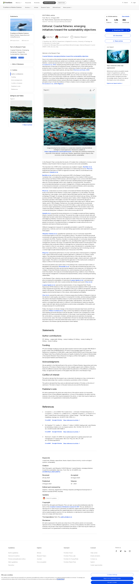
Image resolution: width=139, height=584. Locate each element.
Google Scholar (57, 420)
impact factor (14, 40)
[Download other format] (111, 48)
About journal (66, 7)
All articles (37, 2)
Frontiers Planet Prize (70, 562)
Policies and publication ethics (17, 559)
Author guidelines (13, 553)
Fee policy (11, 565)
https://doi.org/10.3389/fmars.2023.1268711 (61, 21)
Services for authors (14, 556)
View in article (27, 125)
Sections (27, 7)
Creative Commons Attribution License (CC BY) (64, 507)
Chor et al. (89, 282)
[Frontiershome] (7, 3)
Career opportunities (96, 565)
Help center (93, 553)
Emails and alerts (95, 556)
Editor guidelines (13, 562)
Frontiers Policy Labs (70, 556)
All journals (28, 2)
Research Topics (45, 7)
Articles (36, 7)
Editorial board (56, 7)
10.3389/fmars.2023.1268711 (51, 472)
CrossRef (48, 420)
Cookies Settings (112, 574)
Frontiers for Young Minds (71, 559)
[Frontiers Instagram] (130, 551)
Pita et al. (90, 168)
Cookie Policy (60, 579)
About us (18, 2)
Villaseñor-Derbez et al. (49, 233)
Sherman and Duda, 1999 (81, 70)
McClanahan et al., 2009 (49, 83)
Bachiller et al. (87, 167)
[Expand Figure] (93, 90)
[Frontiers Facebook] (116, 551)
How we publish (41, 562)
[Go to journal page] (21, 25)
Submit (92, 562)
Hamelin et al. (54, 172)
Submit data (61, 2)
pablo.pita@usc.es (66, 517)
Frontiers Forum (68, 553)
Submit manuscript (49, 2)
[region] (69, 577)
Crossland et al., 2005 (49, 64)
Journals (39, 559)
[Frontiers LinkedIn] (125, 551)
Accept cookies (112, 582)
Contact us (93, 559)
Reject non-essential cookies (112, 578)
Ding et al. (45, 253)
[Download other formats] (128, 30)
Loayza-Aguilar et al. (76, 280)
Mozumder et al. (64, 266)
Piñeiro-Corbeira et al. (56, 310)
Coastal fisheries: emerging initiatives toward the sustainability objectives (65, 56)
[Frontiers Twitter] (121, 551)
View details (125, 16)
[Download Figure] (90, 90)
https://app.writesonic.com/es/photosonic (58, 151)
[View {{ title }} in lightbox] (21, 111)
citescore (25, 40)
